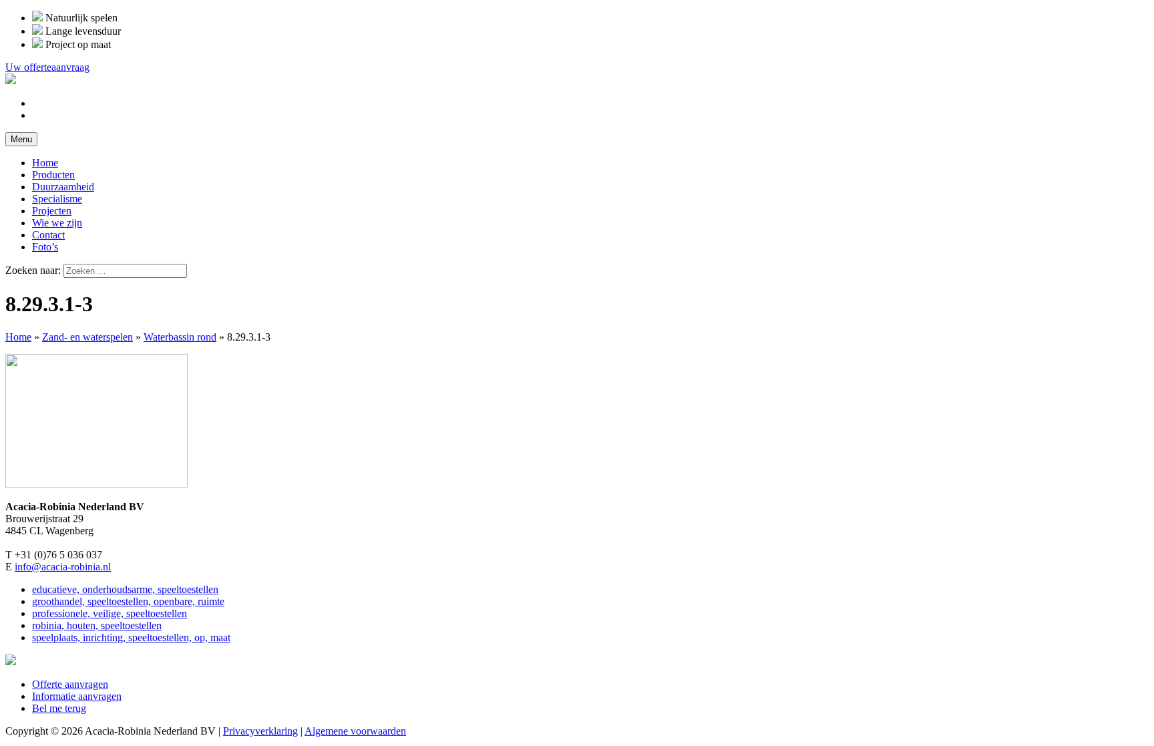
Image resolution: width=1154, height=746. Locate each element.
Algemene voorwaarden (355, 731)
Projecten (51, 210)
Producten (53, 174)
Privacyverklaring (260, 731)
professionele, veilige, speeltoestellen (109, 613)
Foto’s (45, 246)
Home (45, 162)
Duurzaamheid (63, 186)
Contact (48, 234)
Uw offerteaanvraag (47, 67)
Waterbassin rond (180, 337)
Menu (21, 139)
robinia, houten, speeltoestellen (97, 625)
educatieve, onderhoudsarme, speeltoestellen (125, 589)
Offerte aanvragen (70, 684)
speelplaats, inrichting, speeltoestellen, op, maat (131, 637)
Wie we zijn (57, 222)
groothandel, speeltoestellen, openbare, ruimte (128, 601)
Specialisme (57, 198)
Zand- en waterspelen (87, 337)
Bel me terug (59, 708)
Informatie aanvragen (77, 696)
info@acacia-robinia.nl (63, 566)
